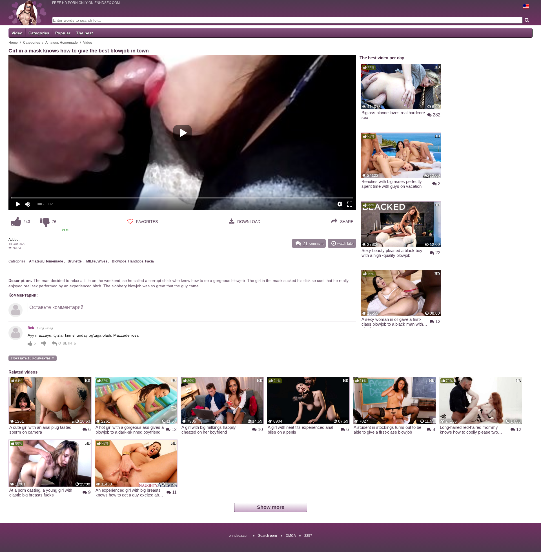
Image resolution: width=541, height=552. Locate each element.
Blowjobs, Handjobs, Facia (133, 261)
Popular (62, 33)
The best (84, 33)
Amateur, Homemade (61, 43)
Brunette (75, 261)
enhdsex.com (239, 536)
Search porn (267, 536)
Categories (38, 33)
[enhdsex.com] (27, 12)
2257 (308, 536)
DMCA (291, 536)
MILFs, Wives (96, 261)
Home (13, 43)
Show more (270, 507)
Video (17, 33)
